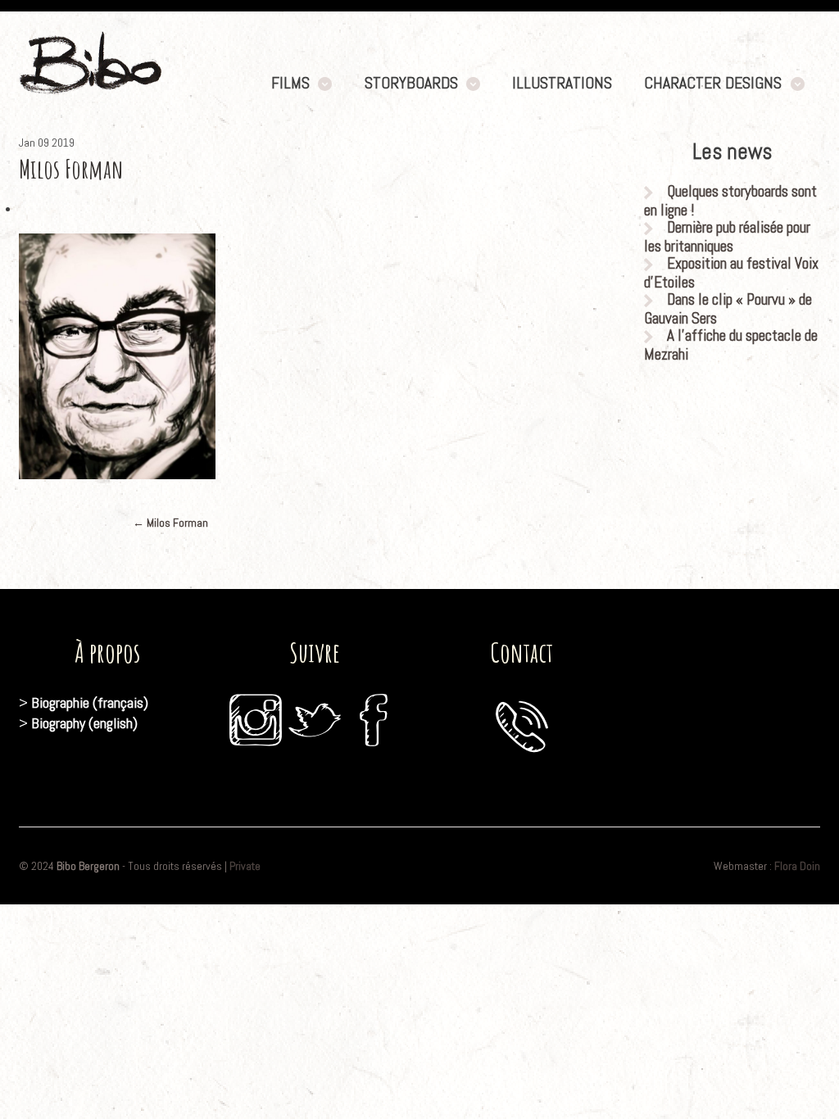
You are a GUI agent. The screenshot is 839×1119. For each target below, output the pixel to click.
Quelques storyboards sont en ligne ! (730, 200)
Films (290, 83)
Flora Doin (797, 866)
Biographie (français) (89, 702)
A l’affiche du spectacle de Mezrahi (731, 345)
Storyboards (411, 83)
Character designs (713, 83)
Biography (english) (84, 723)
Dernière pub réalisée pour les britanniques (727, 236)
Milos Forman (170, 522)
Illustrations (562, 83)
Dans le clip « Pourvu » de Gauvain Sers (728, 308)
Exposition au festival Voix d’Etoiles (731, 272)
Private (245, 866)
